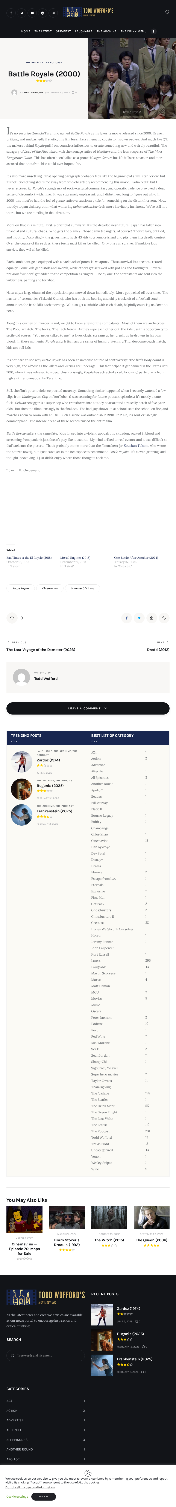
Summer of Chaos (82, 588)
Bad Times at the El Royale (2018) (29, 558)
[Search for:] (45, 1355)
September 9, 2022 (151, 1234)
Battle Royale (20, 588)
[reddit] (42, 13)
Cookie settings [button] (17, 1496)
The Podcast (53, 62)
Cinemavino (50, 588)
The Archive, (63, 751)
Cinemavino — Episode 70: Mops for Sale (24, 1249)
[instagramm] (53, 13)
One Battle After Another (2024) (136, 558)
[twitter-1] (21, 13)
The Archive (34, 62)
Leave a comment (85, 708)
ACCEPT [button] (44, 1496)
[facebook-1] (11, 13)
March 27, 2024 (66, 1234)
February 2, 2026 (47, 823)
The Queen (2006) (151, 1240)
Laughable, (45, 751)
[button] (14, 618)
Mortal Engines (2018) (75, 558)
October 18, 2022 (109, 1234)
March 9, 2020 (24, 1238)
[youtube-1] (32, 13)
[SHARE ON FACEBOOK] (126, 618)
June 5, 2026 (44, 772)
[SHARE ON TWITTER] (139, 618)
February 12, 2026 (48, 798)
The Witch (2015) (109, 1240)
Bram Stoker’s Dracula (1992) (67, 1242)
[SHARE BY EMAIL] (151, 618)
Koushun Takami (136, 446)
